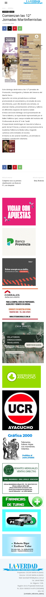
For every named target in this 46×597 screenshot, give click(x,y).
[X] (9, 28)
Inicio (4, 8)
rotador (12, 12)
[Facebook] (4, 28)
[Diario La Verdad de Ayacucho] (33, 2)
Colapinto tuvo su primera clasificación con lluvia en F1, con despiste (11, 183)
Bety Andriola (39, 181)
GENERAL (10, 8)
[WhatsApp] (20, 28)
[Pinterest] (15, 28)
